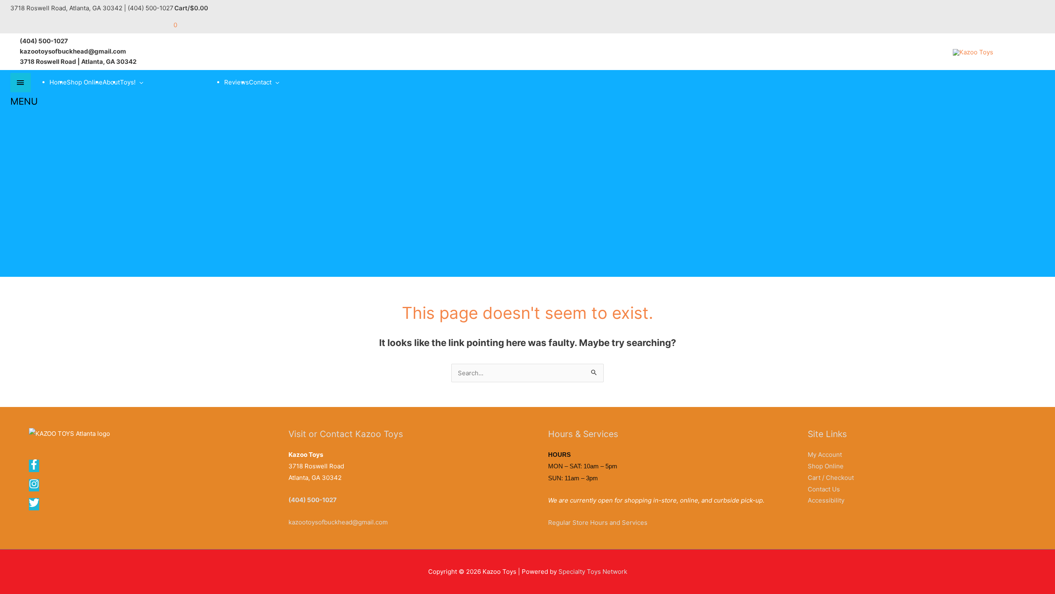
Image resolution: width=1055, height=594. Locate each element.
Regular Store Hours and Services (597, 522)
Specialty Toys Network (592, 571)
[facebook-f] (37, 467)
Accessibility (826, 500)
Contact (260, 82)
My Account (825, 454)
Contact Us (824, 489)
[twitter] (34, 506)
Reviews (236, 82)
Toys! (128, 82)
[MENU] (20, 82)
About (111, 82)
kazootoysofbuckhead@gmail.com (338, 522)
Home (58, 82)
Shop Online (85, 82)
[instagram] (37, 487)
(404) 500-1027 (312, 500)
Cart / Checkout (831, 478)
